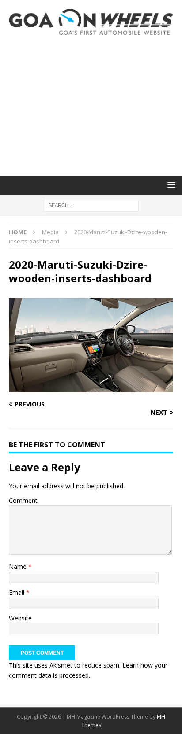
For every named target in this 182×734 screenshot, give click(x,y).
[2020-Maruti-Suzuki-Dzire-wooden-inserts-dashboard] (91, 387)
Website (20, 618)
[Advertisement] (91, 105)
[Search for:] (91, 204)
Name (18, 566)
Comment (23, 500)
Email (17, 592)
